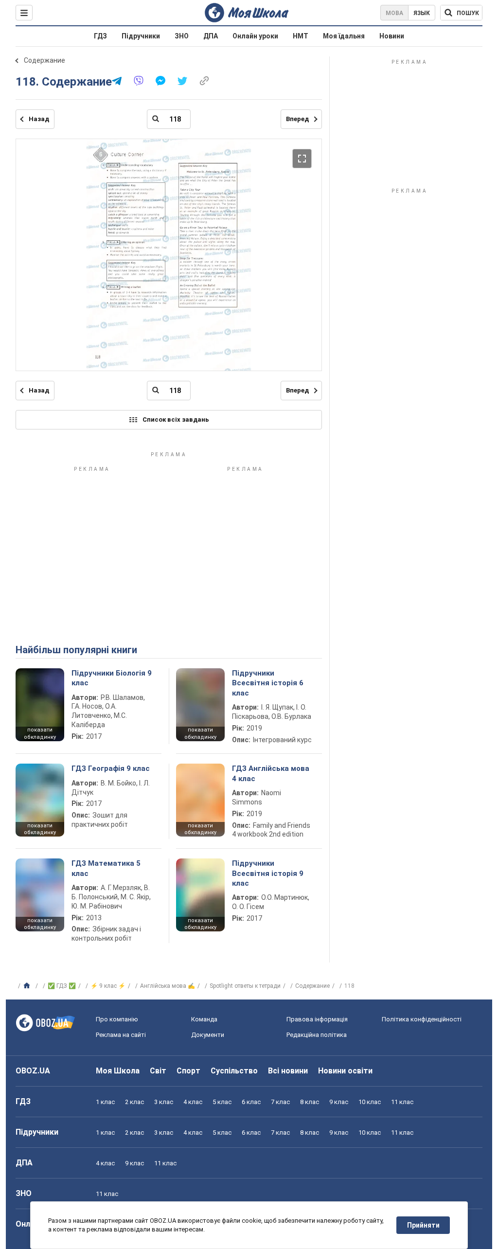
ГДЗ (100, 36)
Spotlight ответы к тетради (245, 985)
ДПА (210, 36)
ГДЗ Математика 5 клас (106, 868)
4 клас (192, 1102)
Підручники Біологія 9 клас (111, 678)
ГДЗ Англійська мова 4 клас (270, 773)
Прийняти (423, 1225)
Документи (207, 1034)
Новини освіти (345, 1070)
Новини (391, 36)
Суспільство (234, 1070)
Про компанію (117, 1019)
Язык (421, 13)
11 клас (402, 1102)
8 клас (309, 1102)
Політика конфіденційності (422, 1019)
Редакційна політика (316, 1034)
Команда (204, 1019)
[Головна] (28, 986)
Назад (39, 119)
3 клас (163, 1102)
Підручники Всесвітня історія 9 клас (267, 873)
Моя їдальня (344, 36)
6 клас (251, 1102)
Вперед (297, 119)
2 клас (134, 1102)
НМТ (300, 36)
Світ (158, 1070)
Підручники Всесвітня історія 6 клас (267, 683)
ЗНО (182, 36)
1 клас (105, 1102)
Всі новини (288, 1070)
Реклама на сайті (121, 1034)
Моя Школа (118, 1070)
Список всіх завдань (175, 419)
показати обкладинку (40, 733)
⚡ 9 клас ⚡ (107, 985)
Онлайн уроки (255, 36)
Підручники (141, 36)
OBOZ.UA (33, 1070)
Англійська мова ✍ (167, 985)
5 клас (222, 1102)
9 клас (338, 1102)
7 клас (280, 1102)
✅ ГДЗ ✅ (62, 985)
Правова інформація (317, 1019)
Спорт (188, 1070)
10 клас (369, 1102)
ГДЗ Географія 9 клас (110, 768)
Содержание (44, 60)
